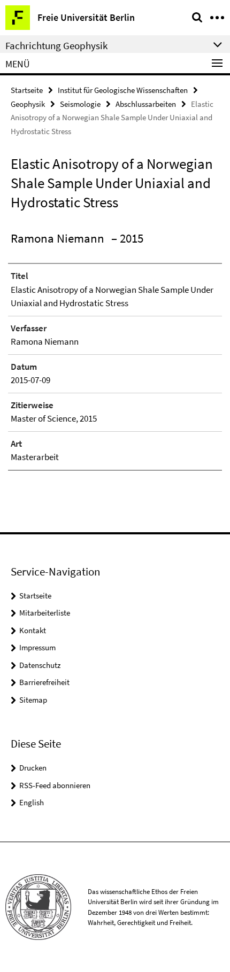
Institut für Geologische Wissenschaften (123, 90)
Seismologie (80, 104)
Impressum (37, 647)
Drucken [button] (33, 768)
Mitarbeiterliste (44, 613)
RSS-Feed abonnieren (54, 785)
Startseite (27, 90)
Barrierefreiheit (44, 682)
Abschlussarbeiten (146, 104)
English (31, 802)
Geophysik (28, 104)
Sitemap (33, 700)
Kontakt (32, 630)
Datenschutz (39, 665)
